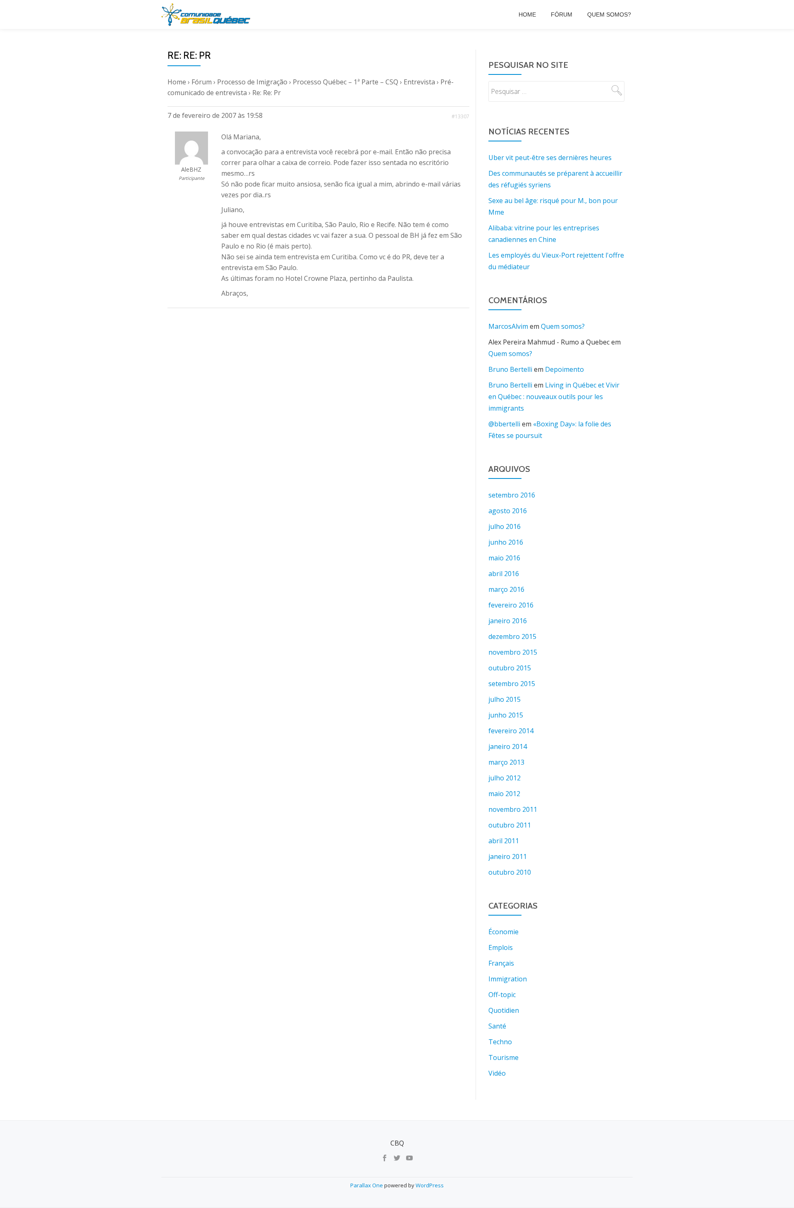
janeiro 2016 (507, 620)
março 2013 (506, 762)
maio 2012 (504, 793)
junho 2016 (505, 542)
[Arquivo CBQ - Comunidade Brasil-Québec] (207, 14)
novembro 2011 (512, 809)
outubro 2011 (509, 825)
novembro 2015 (512, 652)
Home (527, 14)
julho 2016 (504, 526)
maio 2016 (504, 557)
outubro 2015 (509, 667)
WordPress (430, 1185)
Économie (503, 931)
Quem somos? (609, 14)
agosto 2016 (507, 510)
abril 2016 (503, 573)
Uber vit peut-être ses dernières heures (550, 157)
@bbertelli (504, 423)
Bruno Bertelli (510, 369)
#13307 (460, 116)
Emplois (500, 947)
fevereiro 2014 (510, 730)
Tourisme (503, 1057)
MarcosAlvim (508, 326)
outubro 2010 (509, 872)
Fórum (561, 14)
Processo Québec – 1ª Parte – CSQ (345, 81)
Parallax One (367, 1185)
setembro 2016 (511, 495)
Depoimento (564, 369)
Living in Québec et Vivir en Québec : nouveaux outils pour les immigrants (553, 396)
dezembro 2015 (512, 636)
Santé (497, 1026)
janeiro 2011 (507, 856)
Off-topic (502, 994)
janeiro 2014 (507, 746)
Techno (500, 1041)
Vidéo (497, 1073)
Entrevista (419, 81)
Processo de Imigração (252, 81)
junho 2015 (505, 715)
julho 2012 (504, 777)
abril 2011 (503, 840)
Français (501, 963)
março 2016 (506, 589)
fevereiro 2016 (510, 605)
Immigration (507, 978)
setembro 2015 (511, 683)
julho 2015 (504, 699)
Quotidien (503, 1010)
